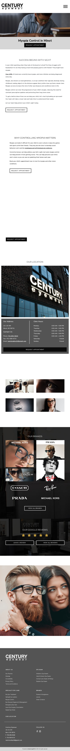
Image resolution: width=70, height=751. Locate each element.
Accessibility (9, 679)
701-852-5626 (13, 336)
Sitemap (8, 676)
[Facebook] (37, 731)
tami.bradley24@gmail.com (17, 341)
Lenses (38, 697)
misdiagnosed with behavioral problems (38, 148)
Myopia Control (10, 699)
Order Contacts (40, 699)
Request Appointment (35, 45)
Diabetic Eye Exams (41, 681)
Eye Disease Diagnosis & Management (16, 702)
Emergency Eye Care (11, 705)
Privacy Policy (9, 681)
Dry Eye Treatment (11, 694)
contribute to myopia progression (24, 219)
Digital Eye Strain (10, 710)
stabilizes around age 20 (54, 206)
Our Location (11, 716)
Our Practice (9, 673)
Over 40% (9, 74)
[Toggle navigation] (65, 6)
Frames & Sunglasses (42, 694)
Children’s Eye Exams (42, 673)
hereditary (15, 217)
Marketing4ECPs (32, 749)
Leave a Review (19, 543)
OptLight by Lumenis (11, 697)
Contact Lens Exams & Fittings (44, 679)
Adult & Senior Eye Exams (43, 676)
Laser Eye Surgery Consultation (14, 707)
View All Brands (35, 508)
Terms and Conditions (12, 684)
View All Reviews (50, 543)
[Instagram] (40, 731)
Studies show (58, 223)
